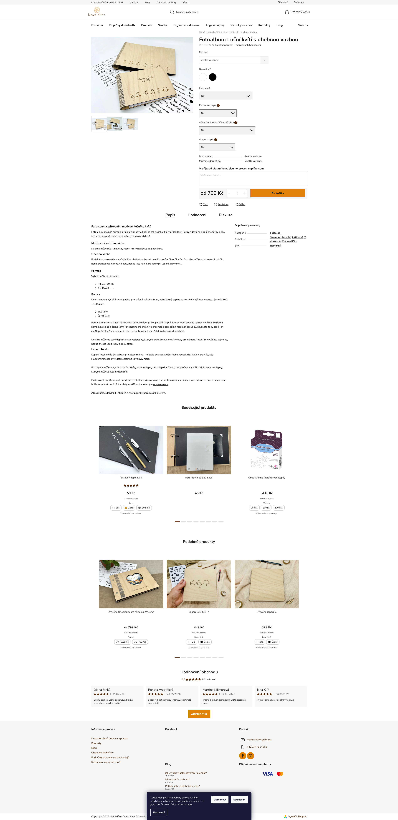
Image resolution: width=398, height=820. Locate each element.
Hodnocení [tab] (197, 214)
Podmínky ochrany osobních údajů (110, 757)
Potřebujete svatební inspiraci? (182, 786)
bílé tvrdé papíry (121, 299)
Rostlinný (275, 245)
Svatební (275, 237)
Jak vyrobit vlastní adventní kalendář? (186, 773)
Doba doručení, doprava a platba (107, 2)
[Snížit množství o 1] (229, 193)
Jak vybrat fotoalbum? (177, 779)
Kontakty (134, 2)
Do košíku (277, 193)
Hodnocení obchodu (199, 672)
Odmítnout (220, 799)
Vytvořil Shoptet (297, 816)
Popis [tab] (170, 214)
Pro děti (286, 237)
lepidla (163, 367)
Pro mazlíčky (289, 241)
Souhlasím (239, 799)
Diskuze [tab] (225, 214)
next (304, 472)
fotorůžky (131, 367)
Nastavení (159, 812)
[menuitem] (97, 25)
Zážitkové (297, 237)
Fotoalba (275, 233)
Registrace (299, 2)
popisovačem (160, 384)
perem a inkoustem (154, 393)
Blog (147, 2)
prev (93, 472)
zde (190, 804)
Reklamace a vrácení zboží (105, 762)
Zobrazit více (199, 714)
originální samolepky (210, 367)
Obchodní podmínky (166, 2)
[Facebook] (242, 755)
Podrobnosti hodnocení (248, 45)
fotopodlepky (144, 367)
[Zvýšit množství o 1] (244, 193)
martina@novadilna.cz (259, 739)
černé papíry (172, 299)
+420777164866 (257, 747)
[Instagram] (250, 755)
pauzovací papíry (134, 339)
